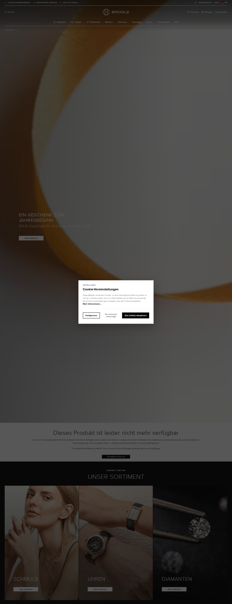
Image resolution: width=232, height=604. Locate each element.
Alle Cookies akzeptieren (135, 315)
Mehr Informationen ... (92, 304)
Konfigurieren (91, 315)
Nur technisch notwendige (111, 315)
